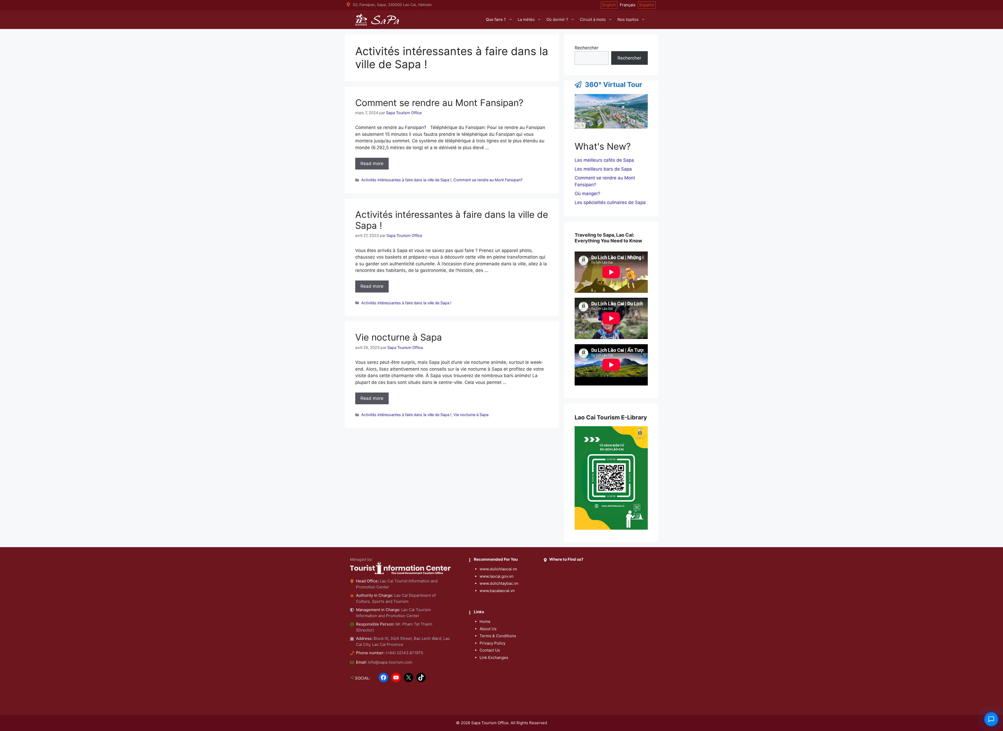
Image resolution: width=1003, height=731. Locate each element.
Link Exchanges (494, 657)
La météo (526, 19)
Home (485, 621)
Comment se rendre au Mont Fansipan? (439, 102)
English (609, 4)
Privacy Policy (492, 643)
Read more (371, 163)
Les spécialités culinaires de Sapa (610, 202)
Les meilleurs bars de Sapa (603, 169)
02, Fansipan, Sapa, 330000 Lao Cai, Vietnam (392, 4)
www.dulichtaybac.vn (499, 583)
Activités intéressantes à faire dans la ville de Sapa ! (406, 180)
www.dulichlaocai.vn (498, 568)
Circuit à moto (593, 19)
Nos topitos (628, 19)
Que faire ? (496, 19)
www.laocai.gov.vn (497, 576)
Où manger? (587, 193)
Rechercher (586, 47)
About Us (488, 628)
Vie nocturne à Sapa (398, 337)
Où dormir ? (557, 19)
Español (646, 4)
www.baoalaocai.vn (497, 590)
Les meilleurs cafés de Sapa (604, 160)
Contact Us (490, 650)
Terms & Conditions (498, 635)
